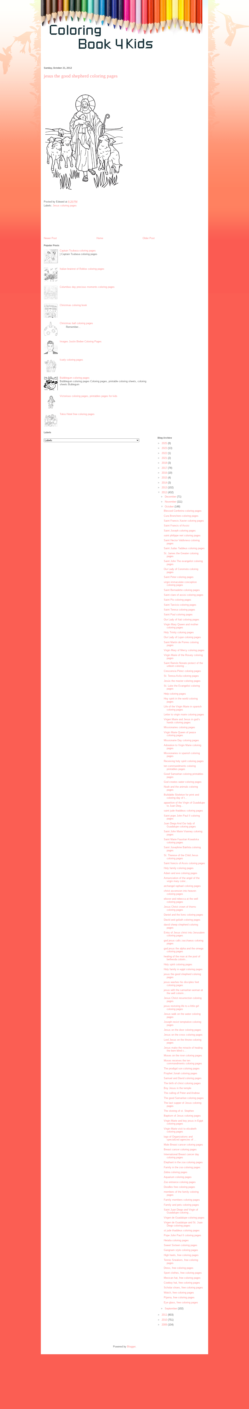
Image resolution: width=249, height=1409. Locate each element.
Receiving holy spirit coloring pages (184, 761)
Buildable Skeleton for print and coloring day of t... (181, 796)
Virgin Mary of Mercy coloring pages (184, 650)
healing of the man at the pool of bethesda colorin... (182, 958)
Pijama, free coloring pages (179, 1297)
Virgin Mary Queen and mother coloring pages (181, 626)
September (171, 1308)
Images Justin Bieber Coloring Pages (81, 341)
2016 (165, 472)
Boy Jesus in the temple (177, 1088)
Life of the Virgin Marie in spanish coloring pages (183, 708)
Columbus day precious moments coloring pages (87, 286)
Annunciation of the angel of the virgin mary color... (182, 880)
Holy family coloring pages (179, 868)
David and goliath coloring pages (182, 919)
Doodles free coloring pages (179, 1186)
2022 (165, 453)
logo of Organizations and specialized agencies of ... (180, 1138)
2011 (165, 1314)
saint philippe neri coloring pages (182, 535)
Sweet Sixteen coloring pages (180, 1245)
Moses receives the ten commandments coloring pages (183, 1062)
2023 (165, 448)
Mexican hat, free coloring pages (182, 1277)
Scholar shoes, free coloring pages (183, 1287)
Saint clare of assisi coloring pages (183, 594)
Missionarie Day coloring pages (181, 740)
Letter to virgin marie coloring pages (184, 714)
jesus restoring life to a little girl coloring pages (181, 1008)
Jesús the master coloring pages (182, 680)
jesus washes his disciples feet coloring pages (181, 984)
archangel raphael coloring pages (182, 886)
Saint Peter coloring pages (179, 577)
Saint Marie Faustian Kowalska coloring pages (181, 841)
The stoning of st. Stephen (179, 1110)
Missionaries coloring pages (179, 727)
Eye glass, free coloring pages (181, 1302)
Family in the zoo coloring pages (182, 1167)
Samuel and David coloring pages (183, 1078)
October (169, 506)
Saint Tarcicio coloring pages (180, 604)
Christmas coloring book (73, 305)
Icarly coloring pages (71, 359)
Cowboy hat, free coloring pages (182, 1282)
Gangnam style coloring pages (181, 1250)
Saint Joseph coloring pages (180, 530)
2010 (165, 1319)
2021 (165, 458)
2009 (165, 1324)
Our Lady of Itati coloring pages (181, 619)
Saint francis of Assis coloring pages (184, 863)
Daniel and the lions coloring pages (183, 914)
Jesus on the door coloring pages (182, 1029)
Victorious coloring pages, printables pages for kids (88, 396)
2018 (165, 462)
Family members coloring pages (182, 1199)
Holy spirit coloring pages (178, 964)
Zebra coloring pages (175, 1172)
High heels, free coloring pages (181, 1255)
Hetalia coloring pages (176, 1240)
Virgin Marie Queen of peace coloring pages (180, 734)
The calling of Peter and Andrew (182, 1093)
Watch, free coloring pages (179, 1292)
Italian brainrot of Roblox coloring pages (82, 268)
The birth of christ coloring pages (182, 1083)
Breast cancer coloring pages (180, 1149)
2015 (165, 477)
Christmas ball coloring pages (76, 323)
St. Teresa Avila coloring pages (181, 675)
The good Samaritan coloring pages (184, 1098)
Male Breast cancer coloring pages (183, 1144)
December (171, 496)
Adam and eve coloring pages (180, 873)
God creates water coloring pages (183, 781)
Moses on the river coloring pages (183, 1055)
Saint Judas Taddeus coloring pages (184, 548)
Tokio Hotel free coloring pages (77, 414)
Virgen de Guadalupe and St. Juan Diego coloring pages (183, 1224)
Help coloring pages (175, 693)
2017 (165, 467)
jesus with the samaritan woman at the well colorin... (183, 992)
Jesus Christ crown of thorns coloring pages (180, 908)
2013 (165, 487)
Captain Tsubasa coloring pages (78, 250)
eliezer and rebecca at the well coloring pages (181, 900)
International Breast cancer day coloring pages (181, 1156)
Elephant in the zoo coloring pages (183, 1162)
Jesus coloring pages (65, 205)
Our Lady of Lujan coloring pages (182, 637)
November (171, 501)
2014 (165, 482)
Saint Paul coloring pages (178, 614)
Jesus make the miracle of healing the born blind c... (183, 1049)
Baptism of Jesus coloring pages (182, 1115)
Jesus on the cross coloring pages (183, 1034)
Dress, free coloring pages (178, 1267)
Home (99, 238)
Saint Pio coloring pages (177, 599)
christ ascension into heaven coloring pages (180, 892)
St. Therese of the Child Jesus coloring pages (181, 857)
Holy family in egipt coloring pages (183, 969)
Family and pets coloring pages (181, 1204)
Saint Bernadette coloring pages (182, 590)
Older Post (149, 238)
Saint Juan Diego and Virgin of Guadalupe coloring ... (181, 1211)
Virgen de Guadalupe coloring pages (184, 1217)
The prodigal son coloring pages (182, 1068)
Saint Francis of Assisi (176, 525)
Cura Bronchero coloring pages (181, 515)
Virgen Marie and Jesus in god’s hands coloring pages (182, 721)
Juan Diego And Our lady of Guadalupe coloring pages (180, 825)
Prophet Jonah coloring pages (180, 1073)
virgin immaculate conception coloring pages (180, 584)
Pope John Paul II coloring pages (182, 1235)
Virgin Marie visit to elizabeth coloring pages (180, 1130)
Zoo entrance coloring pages (180, 1182)
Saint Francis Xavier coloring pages (184, 520)
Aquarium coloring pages (178, 1177)
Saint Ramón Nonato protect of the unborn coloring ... (183, 665)
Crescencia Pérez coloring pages (182, 671)
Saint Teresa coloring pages (179, 609)
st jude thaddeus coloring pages (182, 1230)
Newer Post (50, 238)
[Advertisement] (111, 59)
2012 (165, 492)
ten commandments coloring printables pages (180, 768)
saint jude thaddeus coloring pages (183, 810)
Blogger (131, 1346)
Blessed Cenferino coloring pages (183, 510)
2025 (165, 443)
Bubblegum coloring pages (74, 377)
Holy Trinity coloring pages (179, 632)
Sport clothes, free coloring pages (183, 1272)
